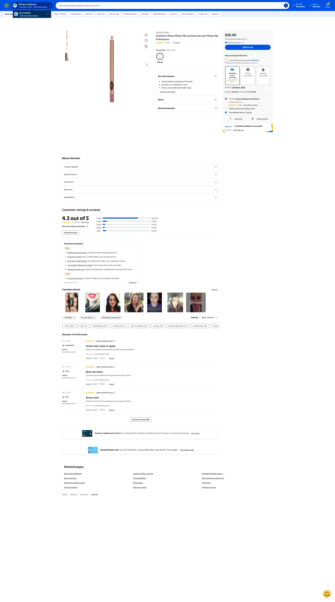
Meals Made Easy (159, 14)
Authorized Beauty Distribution (247, 99)
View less (132, 282)
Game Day (145, 14)
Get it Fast (89, 14)
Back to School (60, 14)
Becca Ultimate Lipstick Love (213, 478)
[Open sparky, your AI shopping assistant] (327, 594)
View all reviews (70, 233)
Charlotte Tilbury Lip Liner (143, 474)
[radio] (159, 58)
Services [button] (26, 14)
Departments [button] (10, 14)
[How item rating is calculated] (87, 226)
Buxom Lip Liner (70, 478)
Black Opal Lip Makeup (73, 474)
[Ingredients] (215, 197)
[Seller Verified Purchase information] (115, 341)
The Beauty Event (130, 14)
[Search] (286, 5)
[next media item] (146, 64)
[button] (299, 5)
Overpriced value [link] (75, 278)
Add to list (238, 119)
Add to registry (262, 119)
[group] (168, 43)
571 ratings (176, 42)
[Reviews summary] (171, 43)
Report (112, 358)
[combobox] (172, 5)
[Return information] (242, 43)
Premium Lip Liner (209, 487)
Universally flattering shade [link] (79, 265)
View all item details (167, 92)
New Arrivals (114, 14)
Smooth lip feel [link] (74, 257)
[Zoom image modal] (146, 46)
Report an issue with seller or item (242, 108)
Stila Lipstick (138, 483)
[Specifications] (215, 174)
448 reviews (85, 222)
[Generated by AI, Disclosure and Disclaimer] (76, 282)
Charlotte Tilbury (162, 32)
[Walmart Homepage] (6, 5)
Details (249, 112)
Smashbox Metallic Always (212, 474)
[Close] (48, 14)
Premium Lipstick (71, 487)
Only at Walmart (188, 14)
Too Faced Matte (139, 478)
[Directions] (215, 182)
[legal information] (246, 39)
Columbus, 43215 (238, 87)
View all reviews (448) (141, 420)
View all (214, 289)
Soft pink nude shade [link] (76, 261)
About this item (71, 158)
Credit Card (202, 14)
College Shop (76, 14)
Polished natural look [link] (76, 252)
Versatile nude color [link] (76, 269)
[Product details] (215, 167)
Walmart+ (215, 14)
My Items (173, 14)
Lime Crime (206, 483)
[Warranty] (215, 190)
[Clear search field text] (280, 5)
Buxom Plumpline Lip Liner (74, 483)
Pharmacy (101, 14)
